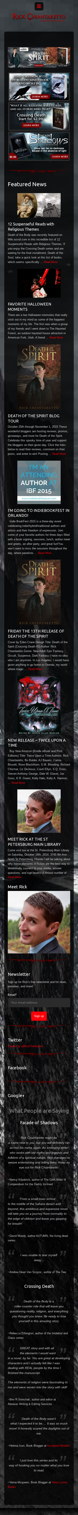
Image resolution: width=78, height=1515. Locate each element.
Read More (50, 262)
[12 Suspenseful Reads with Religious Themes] (39, 205)
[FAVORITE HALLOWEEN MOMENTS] (39, 283)
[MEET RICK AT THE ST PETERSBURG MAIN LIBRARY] (39, 811)
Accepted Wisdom (58, 1445)
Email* (12, 994)
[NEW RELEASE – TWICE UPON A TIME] (39, 705)
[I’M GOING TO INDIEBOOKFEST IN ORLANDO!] (39, 482)
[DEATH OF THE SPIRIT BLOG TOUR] (39, 376)
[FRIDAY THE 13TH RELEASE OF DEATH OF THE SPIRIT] (39, 592)
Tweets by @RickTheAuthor (25, 1046)
